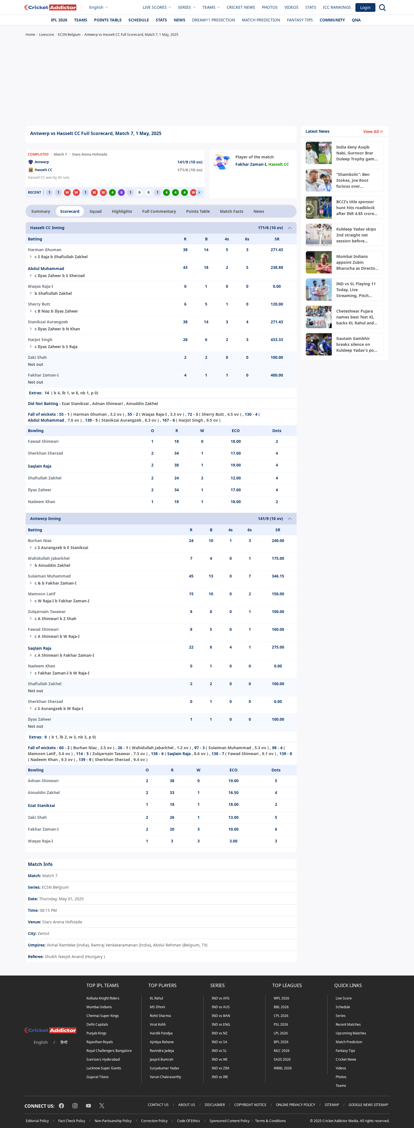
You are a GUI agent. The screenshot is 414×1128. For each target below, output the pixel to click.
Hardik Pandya (161, 1033)
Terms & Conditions (270, 1120)
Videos (291, 7)
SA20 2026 (282, 1059)
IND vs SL (219, 1050)
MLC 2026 (282, 1050)
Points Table (108, 20)
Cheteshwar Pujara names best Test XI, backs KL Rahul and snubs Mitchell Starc (355, 317)
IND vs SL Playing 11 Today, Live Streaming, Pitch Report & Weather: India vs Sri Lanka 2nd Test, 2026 (357, 289)
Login (365, 7)
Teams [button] (208, 7)
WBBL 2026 (283, 1068)
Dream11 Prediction (213, 20)
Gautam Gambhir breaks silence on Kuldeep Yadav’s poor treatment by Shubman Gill (357, 344)
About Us (186, 1104)
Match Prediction (261, 20)
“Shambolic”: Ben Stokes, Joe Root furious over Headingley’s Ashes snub (355, 180)
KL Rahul (156, 998)
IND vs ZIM (220, 1068)
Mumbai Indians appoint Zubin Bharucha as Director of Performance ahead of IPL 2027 (356, 262)
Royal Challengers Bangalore (109, 1050)
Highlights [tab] (122, 211)
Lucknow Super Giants (103, 1068)
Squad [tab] (96, 211)
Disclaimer (215, 1104)
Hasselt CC (43, 169)
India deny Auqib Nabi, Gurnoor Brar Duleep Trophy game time (356, 153)
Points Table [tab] (198, 211)
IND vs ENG (221, 1024)
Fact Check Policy (71, 1120)
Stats (310, 7)
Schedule (138, 20)
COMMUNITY (332, 20)
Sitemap (332, 1104)
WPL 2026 (281, 998)
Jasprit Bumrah (161, 1059)
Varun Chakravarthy (165, 1076)
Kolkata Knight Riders (102, 998)
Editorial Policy (37, 1120)
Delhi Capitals (97, 1024)
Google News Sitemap (368, 1104)
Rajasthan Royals (99, 1041)
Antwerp (42, 162)
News (179, 20)
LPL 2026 (281, 1033)
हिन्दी (64, 1042)
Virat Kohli (158, 1024)
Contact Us (158, 1104)
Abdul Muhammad (46, 268)
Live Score (344, 998)
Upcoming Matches (351, 1033)
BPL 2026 (281, 1041)
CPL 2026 (281, 1015)
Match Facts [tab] (231, 211)
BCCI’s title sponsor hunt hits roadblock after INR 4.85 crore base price (355, 207)
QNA (356, 20)
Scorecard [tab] (69, 211)
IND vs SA (219, 1041)
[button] (199, 192)
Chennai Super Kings (102, 1015)
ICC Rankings (337, 7)
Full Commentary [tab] (159, 211)
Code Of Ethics (188, 1120)
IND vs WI (219, 1059)
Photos (270, 7)
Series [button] (184, 7)
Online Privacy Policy (295, 1104)
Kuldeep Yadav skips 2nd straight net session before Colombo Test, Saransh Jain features (356, 235)
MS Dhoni (157, 1007)
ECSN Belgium (55, 887)
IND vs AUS (221, 1007)
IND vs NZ (220, 1033)
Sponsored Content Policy (230, 1120)
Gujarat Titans (97, 1076)
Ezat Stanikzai (41, 805)
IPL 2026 (59, 20)
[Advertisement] (207, 82)
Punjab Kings (96, 1033)
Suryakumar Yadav (164, 1068)
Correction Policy (154, 1120)
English (96, 7)
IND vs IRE (220, 1076)
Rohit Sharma (160, 1015)
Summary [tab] (40, 211)
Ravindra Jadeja (162, 1050)
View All (371, 131)
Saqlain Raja (39, 466)
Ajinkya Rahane (162, 1041)
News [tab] (258, 211)
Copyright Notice (250, 1104)
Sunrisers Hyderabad (103, 1059)
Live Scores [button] (155, 7)
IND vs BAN (221, 1015)
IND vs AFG (221, 998)
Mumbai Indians (99, 1007)
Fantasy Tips (300, 20)
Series (341, 1015)
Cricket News (241, 7)
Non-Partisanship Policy (113, 1120)
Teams (80, 20)
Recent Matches (348, 1024)
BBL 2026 (281, 1007)
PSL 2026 (281, 1024)
